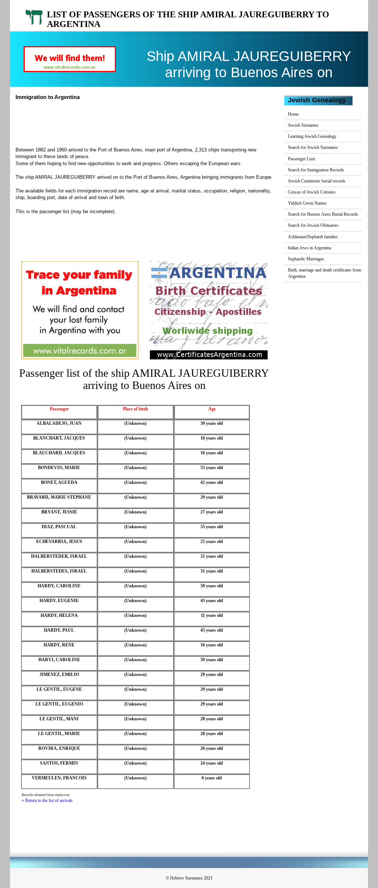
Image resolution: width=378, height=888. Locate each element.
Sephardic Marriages (306, 259)
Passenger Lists (301, 158)
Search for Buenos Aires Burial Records (323, 214)
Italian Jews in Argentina (309, 247)
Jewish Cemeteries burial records (317, 181)
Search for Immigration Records (316, 170)
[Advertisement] (151, 122)
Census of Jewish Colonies (312, 192)
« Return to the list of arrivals (47, 800)
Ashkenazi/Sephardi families (313, 236)
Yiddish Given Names (307, 203)
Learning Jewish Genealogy (312, 136)
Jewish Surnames (303, 125)
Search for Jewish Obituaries (313, 225)
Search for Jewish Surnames (313, 147)
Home (293, 114)
